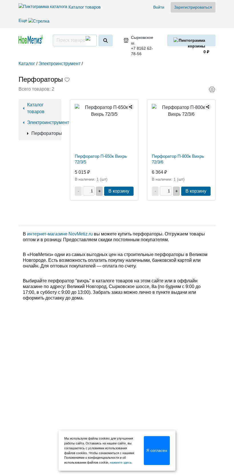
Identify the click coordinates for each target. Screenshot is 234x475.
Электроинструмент (42, 122)
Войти (158, 7)
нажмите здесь (121, 462)
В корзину (118, 191)
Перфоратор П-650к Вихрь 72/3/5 (101, 159)
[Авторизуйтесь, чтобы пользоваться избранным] (67, 80)
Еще (23, 20)
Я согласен (156, 450)
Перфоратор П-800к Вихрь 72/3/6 (178, 159)
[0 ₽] (191, 40)
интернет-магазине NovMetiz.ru (60, 233)
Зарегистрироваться (193, 7)
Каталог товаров (84, 7)
